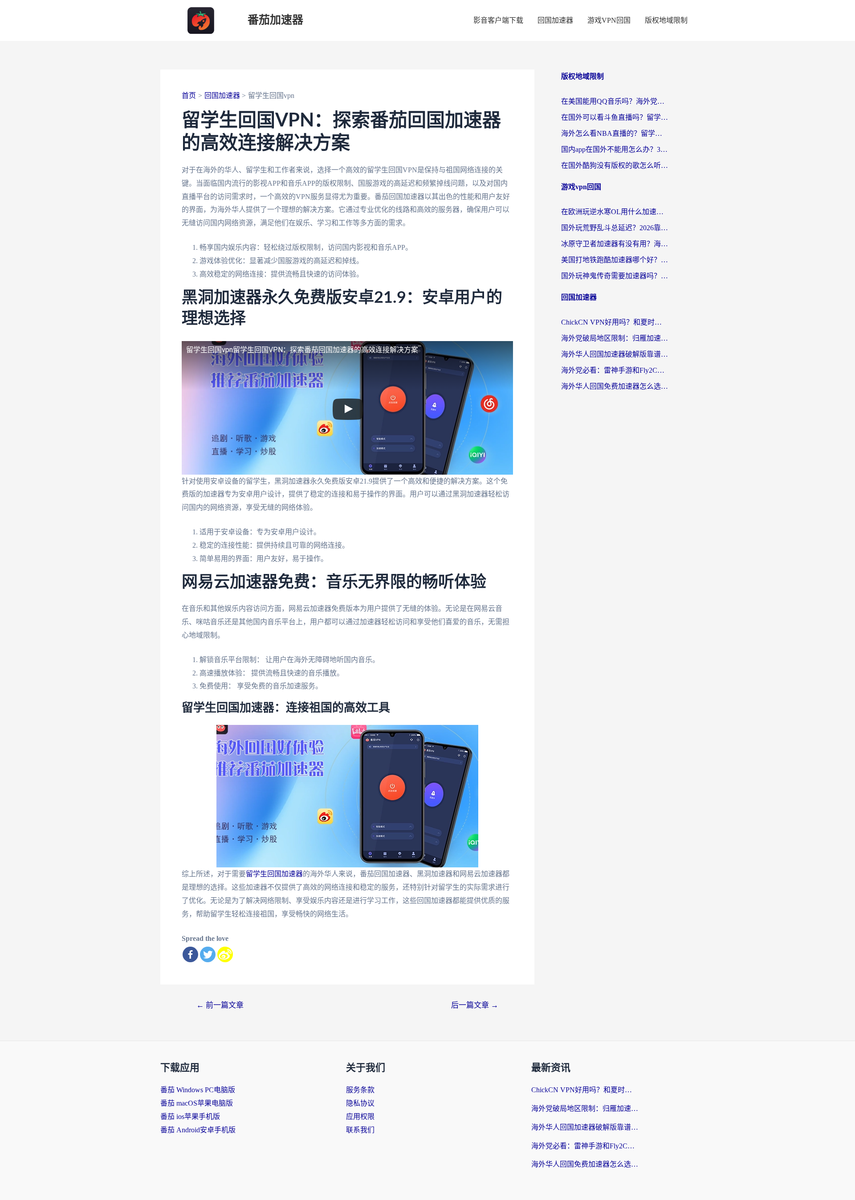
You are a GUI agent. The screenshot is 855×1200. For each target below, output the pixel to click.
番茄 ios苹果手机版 (190, 1116)
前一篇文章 (220, 1005)
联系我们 (360, 1130)
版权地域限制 (666, 20)
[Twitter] (208, 954)
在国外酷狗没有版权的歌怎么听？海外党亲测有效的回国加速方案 (614, 165)
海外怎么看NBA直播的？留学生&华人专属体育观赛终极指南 (614, 133)
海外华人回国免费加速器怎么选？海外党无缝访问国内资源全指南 (614, 386)
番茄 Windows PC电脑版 (197, 1090)
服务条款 (360, 1090)
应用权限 (360, 1116)
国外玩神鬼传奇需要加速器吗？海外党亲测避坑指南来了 (614, 276)
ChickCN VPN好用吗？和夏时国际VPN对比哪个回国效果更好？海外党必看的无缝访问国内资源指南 (614, 322)
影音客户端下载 (498, 20)
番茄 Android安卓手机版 (198, 1130)
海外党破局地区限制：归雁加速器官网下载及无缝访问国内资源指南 (614, 338)
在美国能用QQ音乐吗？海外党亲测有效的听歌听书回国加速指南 (614, 101)
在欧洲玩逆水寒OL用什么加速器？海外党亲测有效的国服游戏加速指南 (614, 212)
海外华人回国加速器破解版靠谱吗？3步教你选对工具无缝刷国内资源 (614, 354)
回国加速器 (555, 20)
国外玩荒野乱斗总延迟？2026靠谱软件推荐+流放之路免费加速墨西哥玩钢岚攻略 (614, 228)
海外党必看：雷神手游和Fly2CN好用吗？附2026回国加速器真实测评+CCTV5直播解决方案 (614, 370)
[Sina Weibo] (225, 954)
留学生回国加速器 (274, 874)
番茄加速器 (275, 20)
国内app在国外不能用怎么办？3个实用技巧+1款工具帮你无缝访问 (614, 149)
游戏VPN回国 (609, 20)
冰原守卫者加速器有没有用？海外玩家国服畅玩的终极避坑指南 (614, 244)
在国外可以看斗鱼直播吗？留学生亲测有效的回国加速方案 (614, 117)
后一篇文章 (474, 1005)
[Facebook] (190, 954)
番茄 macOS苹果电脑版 (196, 1103)
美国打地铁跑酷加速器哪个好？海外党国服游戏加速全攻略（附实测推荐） (614, 260)
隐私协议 (360, 1103)
